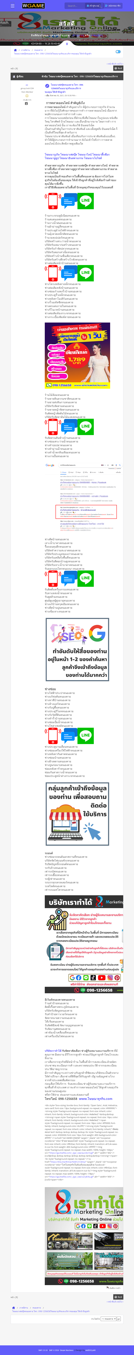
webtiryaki (90, 1350)
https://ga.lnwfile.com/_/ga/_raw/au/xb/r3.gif (71, 1152)
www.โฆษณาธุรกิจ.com (95, 1099)
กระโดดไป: (95, 1319)
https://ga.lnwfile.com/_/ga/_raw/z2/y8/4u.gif (71, 1176)
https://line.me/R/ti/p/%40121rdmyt (68, 1161)
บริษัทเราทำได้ (53, 1051)
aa (27, 84)
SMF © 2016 (54, 1350)
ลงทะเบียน (97, 35)
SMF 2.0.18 (43, 1350)
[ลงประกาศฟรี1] (33, 6)
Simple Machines (66, 1350)
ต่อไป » (120, 63)
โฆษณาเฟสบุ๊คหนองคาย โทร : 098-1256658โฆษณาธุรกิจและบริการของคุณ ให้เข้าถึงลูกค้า (64, 88)
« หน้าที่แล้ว (112, 63)
